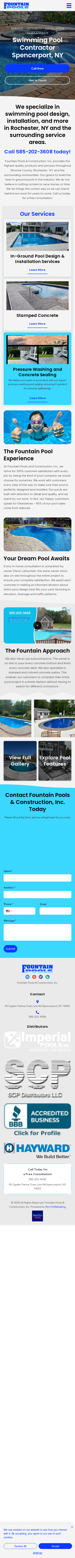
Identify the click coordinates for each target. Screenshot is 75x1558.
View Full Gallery (20, 760)
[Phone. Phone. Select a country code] (9, 911)
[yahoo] (41, 977)
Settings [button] (37, 1553)
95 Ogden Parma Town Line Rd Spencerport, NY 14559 (37, 1006)
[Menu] (69, 5)
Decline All (20, 1546)
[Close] (70, 1529)
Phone (8, 904)
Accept (55, 1546)
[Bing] (48, 977)
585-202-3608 (37, 1016)
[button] (65, 639)
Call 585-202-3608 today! (37, 151)
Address (9, 887)
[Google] (34, 977)
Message (10, 920)
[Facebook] (27, 977)
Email (43, 904)
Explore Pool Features (54, 760)
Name (8, 871)
